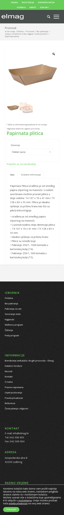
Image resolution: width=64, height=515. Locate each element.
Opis (12, 174)
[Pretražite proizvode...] (47, 16)
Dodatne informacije (31, 174)
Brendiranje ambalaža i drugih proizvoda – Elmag (29, 360)
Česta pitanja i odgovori (16, 408)
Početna (9, 298)
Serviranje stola (13, 314)
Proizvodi (10, 28)
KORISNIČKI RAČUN (46, 2)
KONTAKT (44, 7)
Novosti (8, 371)
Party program (12, 335)
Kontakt (8, 376)
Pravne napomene (14, 387)
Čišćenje (9, 330)
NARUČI (33, 7)
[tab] (12, 175)
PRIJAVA (14, 2)
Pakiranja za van (13, 308)
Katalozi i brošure (13, 365)
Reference (10, 403)
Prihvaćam (11, 509)
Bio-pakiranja (11, 303)
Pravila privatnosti (14, 397)
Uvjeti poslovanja (13, 392)
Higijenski (9, 319)
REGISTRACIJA (28, 2)
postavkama (25, 500)
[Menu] (54, 16)
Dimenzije (15, 145)
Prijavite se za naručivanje (21, 164)
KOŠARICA (21, 7)
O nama (9, 381)
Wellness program (14, 324)
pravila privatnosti (18, 503)
